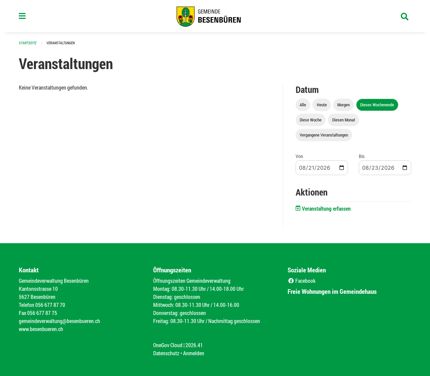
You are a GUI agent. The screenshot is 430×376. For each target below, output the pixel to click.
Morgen (343, 104)
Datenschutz (166, 353)
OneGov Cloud (167, 344)
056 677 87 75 (42, 312)
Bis (361, 156)
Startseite (27, 42)
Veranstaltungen (60, 42)
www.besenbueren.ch (41, 328)
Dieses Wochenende (377, 104)
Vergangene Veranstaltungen (324, 135)
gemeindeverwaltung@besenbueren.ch (59, 320)
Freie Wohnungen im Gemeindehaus (332, 291)
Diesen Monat (343, 119)
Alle (303, 104)
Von (299, 156)
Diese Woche (310, 119)
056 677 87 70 (50, 304)
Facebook (304, 280)
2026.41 (194, 344)
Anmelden (193, 353)
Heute (322, 104)
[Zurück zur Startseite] (215, 16)
